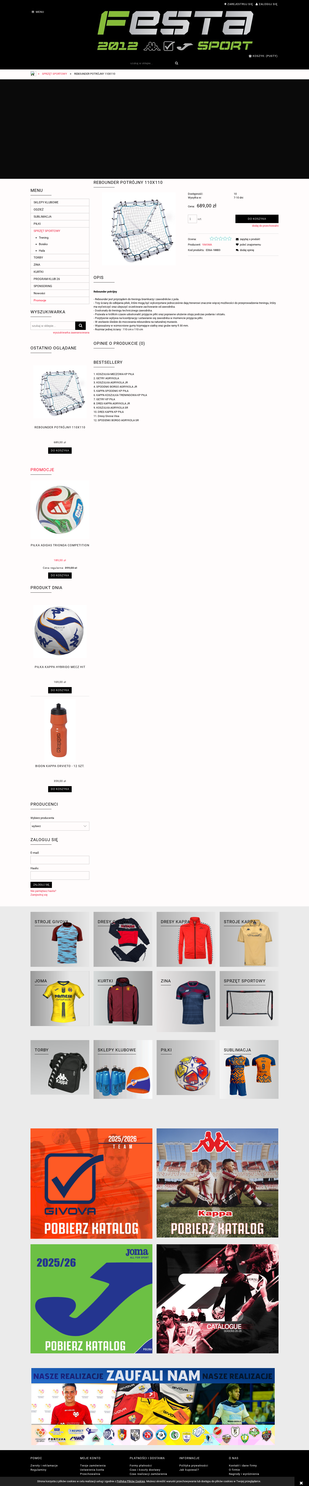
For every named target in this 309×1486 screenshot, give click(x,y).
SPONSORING (43, 286)
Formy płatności (141, 1465)
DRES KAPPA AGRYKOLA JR (113, 403)
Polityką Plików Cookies (131, 1481)
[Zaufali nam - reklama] (154, 1406)
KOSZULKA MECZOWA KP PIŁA (115, 374)
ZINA (37, 264)
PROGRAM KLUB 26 (47, 279)
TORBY (38, 257)
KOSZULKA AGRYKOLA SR (112, 407)
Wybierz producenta (42, 818)
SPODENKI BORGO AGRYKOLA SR (118, 420)
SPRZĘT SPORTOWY (47, 231)
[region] (154, 129)
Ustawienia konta (92, 1469)
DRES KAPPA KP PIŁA (111, 411)
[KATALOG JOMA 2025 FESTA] (91, 1298)
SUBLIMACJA (43, 216)
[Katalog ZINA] (218, 1298)
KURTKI (39, 271)
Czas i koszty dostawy (145, 1469)
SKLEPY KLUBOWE (46, 202)
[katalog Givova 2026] (91, 1183)
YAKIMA (207, 244)
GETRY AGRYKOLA (107, 378)
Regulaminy (38, 1469)
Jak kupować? (189, 1469)
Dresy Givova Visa (108, 416)
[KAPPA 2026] (218, 1183)
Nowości (39, 293)
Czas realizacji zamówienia (148, 1474)
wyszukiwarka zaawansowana (71, 332)
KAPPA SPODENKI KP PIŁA (112, 390)
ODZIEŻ (39, 209)
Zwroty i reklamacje (44, 1465)
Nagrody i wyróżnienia (244, 1474)
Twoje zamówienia (93, 1465)
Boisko (43, 244)
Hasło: (34, 868)
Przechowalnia (90, 1474)
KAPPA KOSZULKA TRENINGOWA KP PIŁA (121, 395)
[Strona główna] (175, 30)
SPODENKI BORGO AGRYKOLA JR (116, 386)
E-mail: (34, 852)
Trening (44, 237)
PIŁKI (37, 223)
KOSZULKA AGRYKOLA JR (112, 382)
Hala (42, 250)
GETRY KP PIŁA (105, 399)
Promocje (40, 300)
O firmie (234, 1469)
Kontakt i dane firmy (243, 1465)
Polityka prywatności (193, 1465)
